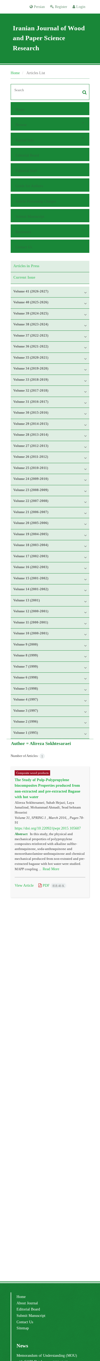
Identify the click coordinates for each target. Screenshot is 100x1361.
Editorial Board (27, 155)
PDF (53, 885)
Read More (51, 869)
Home (15, 73)
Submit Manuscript (29, 216)
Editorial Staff (26, 171)
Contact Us (23, 247)
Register (60, 7)
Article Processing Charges (35, 201)
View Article (24, 885)
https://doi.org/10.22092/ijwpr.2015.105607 (48, 828)
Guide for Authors (29, 186)
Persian (39, 7)
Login (80, 7)
